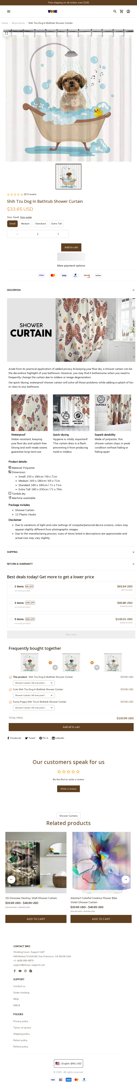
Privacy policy (20, 1021)
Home (5, 22)
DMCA (16, 1005)
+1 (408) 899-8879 (23, 960)
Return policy (20, 1040)
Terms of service (22, 1027)
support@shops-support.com (29, 964)
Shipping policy (21, 1033)
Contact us (19, 986)
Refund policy (20, 1046)
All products (18, 22)
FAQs (16, 998)
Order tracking (21, 992)
